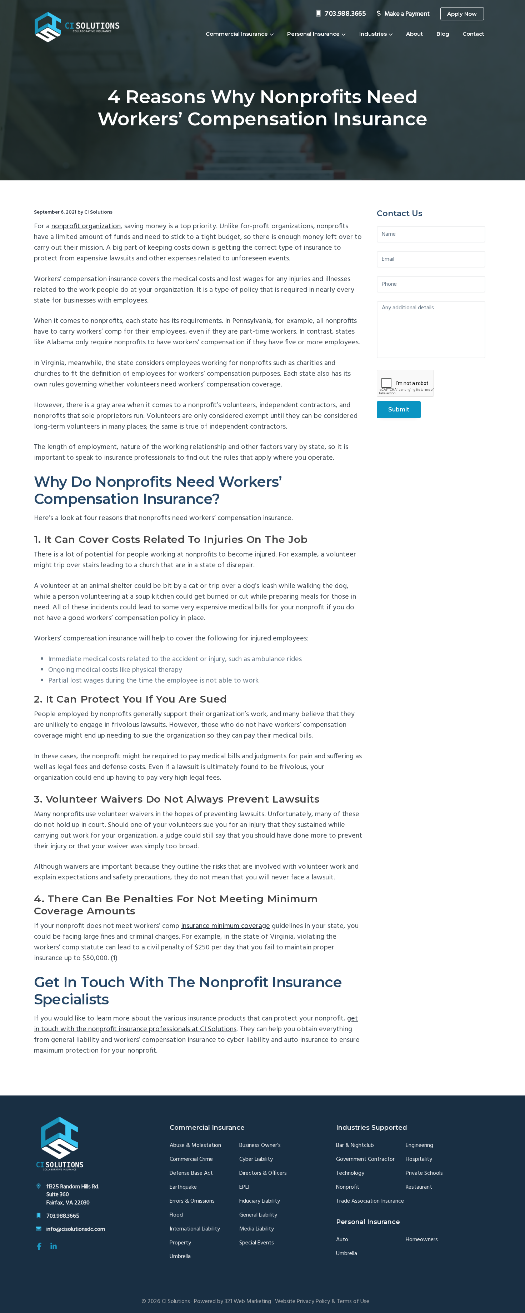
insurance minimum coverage (225, 926)
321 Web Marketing (248, 1301)
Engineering (419, 1145)
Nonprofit (347, 1187)
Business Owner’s (260, 1145)
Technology (350, 1173)
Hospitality (419, 1159)
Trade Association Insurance (370, 1201)
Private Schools (424, 1173)
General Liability (258, 1215)
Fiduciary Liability (259, 1201)
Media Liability (256, 1229)
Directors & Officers (263, 1173)
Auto (342, 1239)
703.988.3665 (345, 14)
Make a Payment (407, 14)
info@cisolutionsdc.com (75, 1229)
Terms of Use (353, 1301)
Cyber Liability (256, 1159)
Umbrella (180, 1256)
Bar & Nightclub (355, 1145)
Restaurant (419, 1187)
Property (180, 1243)
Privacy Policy (313, 1301)
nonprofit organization (86, 226)
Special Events (256, 1243)
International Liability (195, 1229)
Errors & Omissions (192, 1201)
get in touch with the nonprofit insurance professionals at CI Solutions (196, 1024)
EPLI (244, 1187)
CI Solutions (176, 1301)
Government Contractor (365, 1159)
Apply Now (462, 13)
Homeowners (422, 1239)
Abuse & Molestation (195, 1145)
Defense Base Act (191, 1173)
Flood (176, 1215)
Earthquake (183, 1187)
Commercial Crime (191, 1159)
